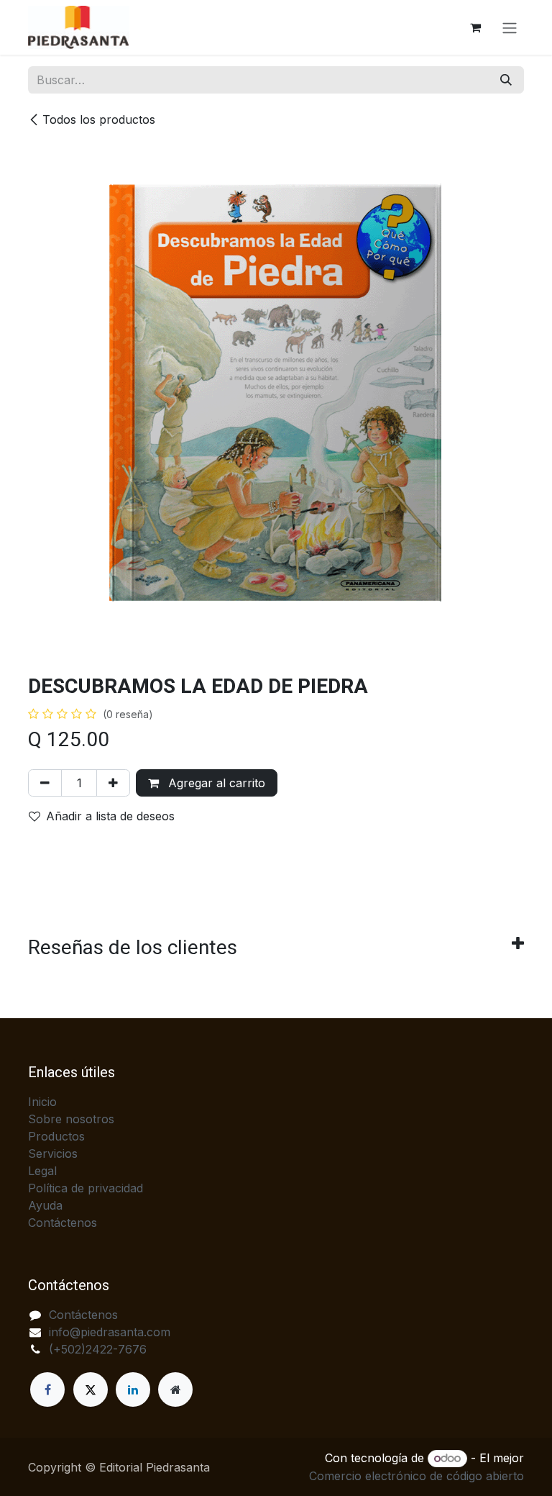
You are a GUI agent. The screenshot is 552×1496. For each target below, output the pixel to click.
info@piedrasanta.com (109, 1332)
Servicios (53, 1153)
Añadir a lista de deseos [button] (110, 816)
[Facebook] (47, 1389)
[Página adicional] (175, 1389)
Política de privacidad (85, 1188)
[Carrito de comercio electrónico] (475, 27)
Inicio (42, 1101)
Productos (56, 1136)
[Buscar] (506, 80)
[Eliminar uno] (45, 783)
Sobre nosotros (71, 1119)
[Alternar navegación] (509, 27)
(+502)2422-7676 (98, 1349)
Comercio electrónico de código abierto (416, 1476)
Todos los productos (98, 119)
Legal (42, 1171)
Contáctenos (62, 1222)
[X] (90, 1389)
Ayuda (45, 1205)
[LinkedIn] (133, 1389)
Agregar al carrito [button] (215, 783)
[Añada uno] (113, 783)
